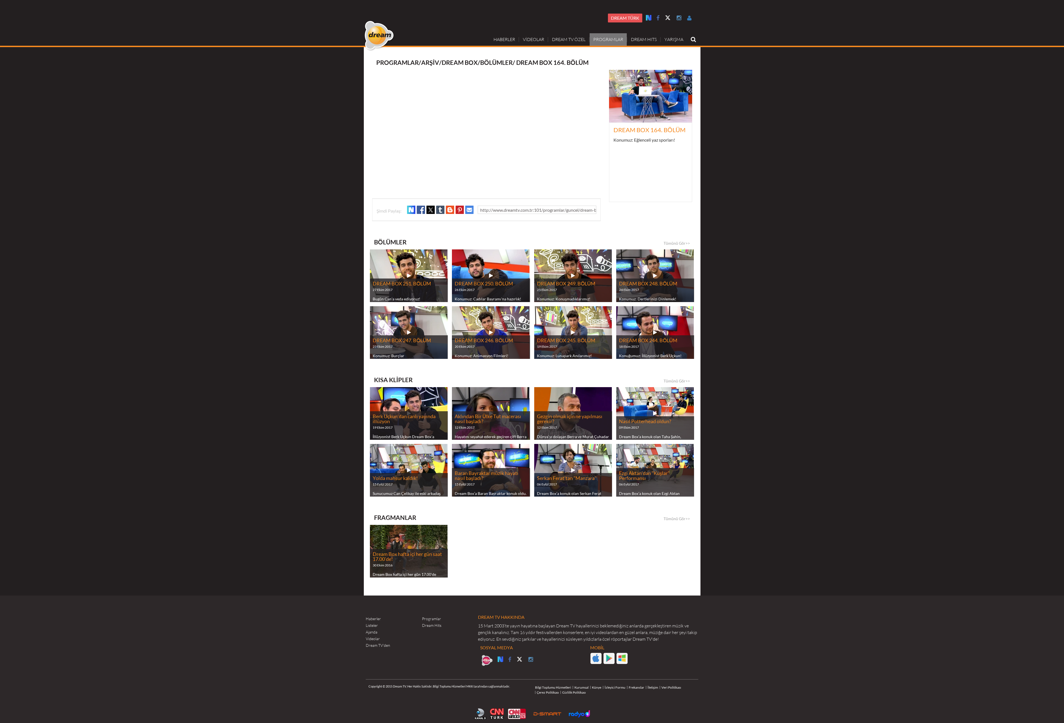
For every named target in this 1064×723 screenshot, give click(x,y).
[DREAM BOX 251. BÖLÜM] (409, 275)
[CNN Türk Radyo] (517, 714)
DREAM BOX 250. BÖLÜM (484, 283)
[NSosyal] (411, 210)
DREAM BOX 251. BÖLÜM (402, 283)
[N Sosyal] (648, 17)
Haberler (373, 619)
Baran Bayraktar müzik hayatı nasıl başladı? (486, 476)
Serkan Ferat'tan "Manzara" (567, 478)
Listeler (372, 625)
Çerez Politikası (548, 692)
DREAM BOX (460, 62)
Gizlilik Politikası (574, 692)
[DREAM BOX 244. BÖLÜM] (655, 332)
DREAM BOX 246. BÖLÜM (484, 340)
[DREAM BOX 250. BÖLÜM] (491, 275)
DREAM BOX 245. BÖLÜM (566, 340)
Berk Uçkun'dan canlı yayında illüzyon (404, 419)
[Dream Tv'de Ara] (693, 39)
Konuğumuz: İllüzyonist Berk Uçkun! (650, 356)
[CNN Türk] (496, 714)
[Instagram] (679, 18)
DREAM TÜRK (625, 18)
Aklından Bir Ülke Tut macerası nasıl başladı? (488, 419)
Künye (596, 687)
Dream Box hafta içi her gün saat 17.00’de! (407, 557)
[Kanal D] (480, 714)
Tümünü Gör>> (677, 243)
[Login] (689, 18)
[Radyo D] (579, 714)
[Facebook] (658, 18)
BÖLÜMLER (496, 62)
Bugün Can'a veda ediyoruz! (396, 299)
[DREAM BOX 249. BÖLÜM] (573, 275)
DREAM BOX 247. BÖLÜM (402, 340)
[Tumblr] (440, 210)
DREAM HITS (644, 39)
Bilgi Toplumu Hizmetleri (553, 687)
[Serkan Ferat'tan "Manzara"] (573, 470)
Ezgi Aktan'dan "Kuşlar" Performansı (644, 476)
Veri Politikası (671, 687)
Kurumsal (581, 687)
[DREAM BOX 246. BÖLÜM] (491, 332)
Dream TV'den (378, 645)
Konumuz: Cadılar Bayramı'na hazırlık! (488, 299)
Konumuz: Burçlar (388, 356)
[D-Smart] (547, 714)
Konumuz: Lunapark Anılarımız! (564, 356)
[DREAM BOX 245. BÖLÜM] (573, 332)
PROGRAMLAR (608, 39)
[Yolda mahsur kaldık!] (409, 470)
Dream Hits (431, 625)
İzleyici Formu (615, 687)
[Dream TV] (380, 36)
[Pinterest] (460, 210)
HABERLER (504, 39)
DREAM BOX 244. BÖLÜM (648, 340)
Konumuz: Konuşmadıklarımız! (563, 299)
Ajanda (371, 632)
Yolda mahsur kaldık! (395, 478)
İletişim (653, 687)
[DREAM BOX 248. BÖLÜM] (655, 275)
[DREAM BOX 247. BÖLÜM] (409, 332)
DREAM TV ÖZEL (568, 39)
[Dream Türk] (487, 660)
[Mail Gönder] (469, 210)
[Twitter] (668, 18)
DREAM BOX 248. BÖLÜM (648, 283)
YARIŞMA (673, 39)
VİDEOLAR (533, 39)
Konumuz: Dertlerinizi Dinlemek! (647, 299)
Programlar (431, 619)
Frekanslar (636, 687)
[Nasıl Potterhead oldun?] (655, 413)
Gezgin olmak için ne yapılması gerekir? (569, 419)
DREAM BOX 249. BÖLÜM (566, 283)
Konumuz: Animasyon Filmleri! (481, 356)
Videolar (373, 639)
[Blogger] (450, 210)
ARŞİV (430, 62)
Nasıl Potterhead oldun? (645, 421)
